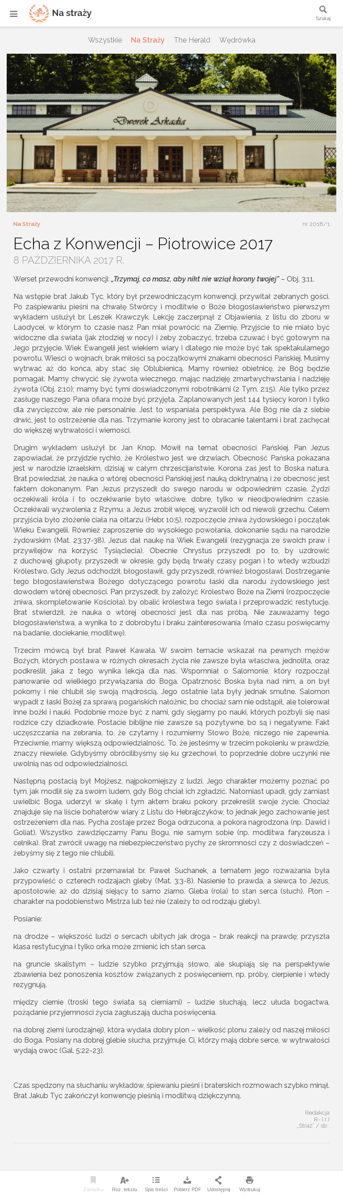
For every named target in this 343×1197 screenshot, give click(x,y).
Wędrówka (237, 40)
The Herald (192, 40)
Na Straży (148, 40)
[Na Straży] (49, 13)
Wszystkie (105, 40)
